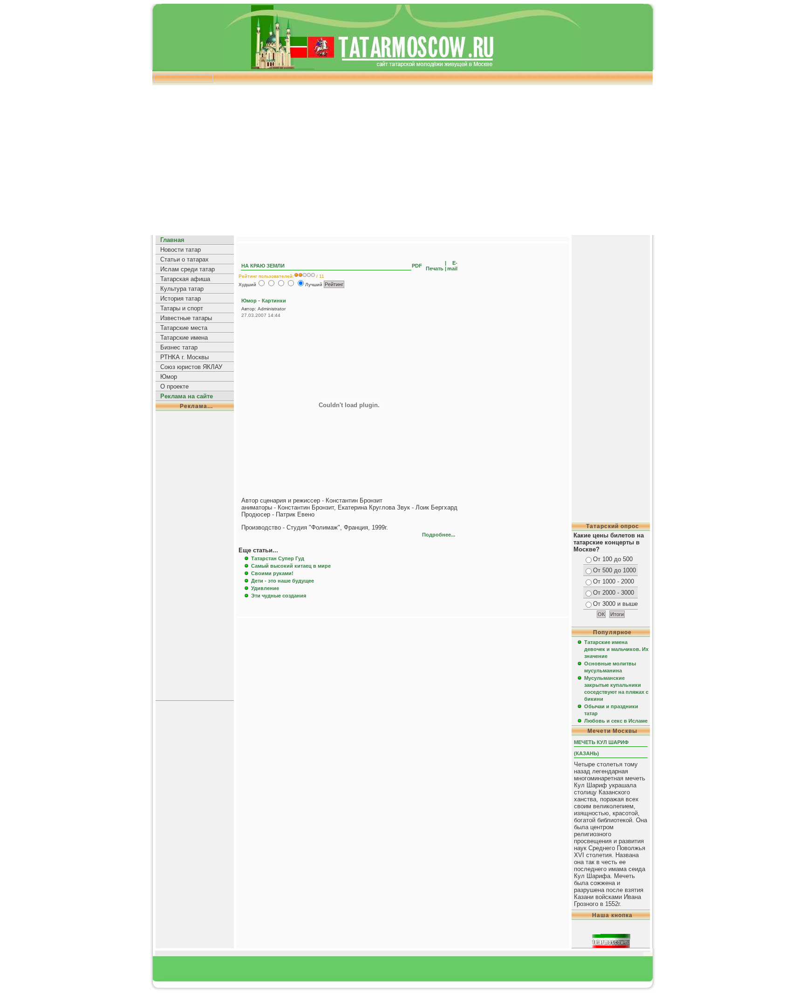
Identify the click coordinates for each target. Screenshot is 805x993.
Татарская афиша (185, 278)
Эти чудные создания (278, 595)
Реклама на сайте (186, 396)
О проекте (174, 386)
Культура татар (182, 288)
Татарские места (183, 327)
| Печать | (435, 265)
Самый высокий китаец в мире (291, 566)
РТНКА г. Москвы (184, 357)
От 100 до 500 (613, 559)
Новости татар (180, 249)
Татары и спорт (181, 308)
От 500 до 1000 (614, 570)
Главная (172, 239)
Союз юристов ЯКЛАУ (191, 366)
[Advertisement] (402, 157)
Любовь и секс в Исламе (616, 721)
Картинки (274, 300)
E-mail (452, 265)
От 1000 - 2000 (613, 581)
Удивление (265, 588)
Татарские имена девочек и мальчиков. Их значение (616, 649)
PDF (417, 265)
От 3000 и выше (615, 603)
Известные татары (186, 318)
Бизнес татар (179, 347)
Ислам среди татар (187, 269)
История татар (180, 298)
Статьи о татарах (184, 259)
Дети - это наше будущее (282, 581)
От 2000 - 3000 (613, 592)
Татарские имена (184, 337)
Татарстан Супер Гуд (277, 558)
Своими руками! (272, 573)
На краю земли (263, 265)
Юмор (168, 376)
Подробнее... (438, 534)
